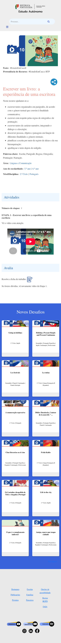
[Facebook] (37, 630)
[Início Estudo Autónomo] (30, 6)
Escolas (30, 589)
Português (34, 173)
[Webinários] (14, 623)
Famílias (29, 594)
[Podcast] (47, 623)
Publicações (15, 594)
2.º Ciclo (24, 173)
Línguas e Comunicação (20, 163)
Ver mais (52, 561)
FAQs (45, 606)
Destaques (15, 589)
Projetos (15, 600)
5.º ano (27, 168)
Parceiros (29, 600)
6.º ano (35, 168)
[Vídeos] (30, 623)
